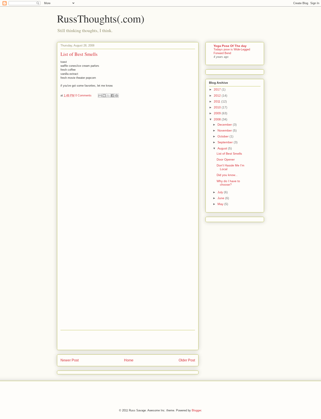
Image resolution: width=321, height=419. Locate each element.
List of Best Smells (229, 153)
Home (128, 360)
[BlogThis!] (104, 95)
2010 (218, 107)
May (220, 204)
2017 (218, 89)
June (221, 198)
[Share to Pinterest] (116, 95)
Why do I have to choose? (228, 182)
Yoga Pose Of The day (230, 46)
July (220, 192)
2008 (218, 119)
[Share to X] (108, 95)
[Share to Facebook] (112, 95)
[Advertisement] (128, 340)
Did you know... (227, 175)
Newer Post (69, 360)
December (225, 124)
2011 (217, 101)
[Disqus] (127, 159)
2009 (218, 113)
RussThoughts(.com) (100, 18)
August (222, 148)
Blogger (196, 410)
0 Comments (83, 95)
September (225, 142)
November (225, 130)
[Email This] (100, 95)
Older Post (187, 360)
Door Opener (226, 159)
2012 (218, 95)
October (223, 136)
